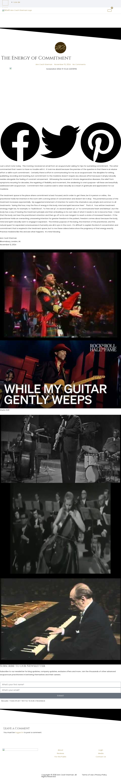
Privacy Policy (101, 774)
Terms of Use (88, 774)
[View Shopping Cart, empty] (110, 10)
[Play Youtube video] (60, 294)
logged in (19, 732)
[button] (20, 142)
